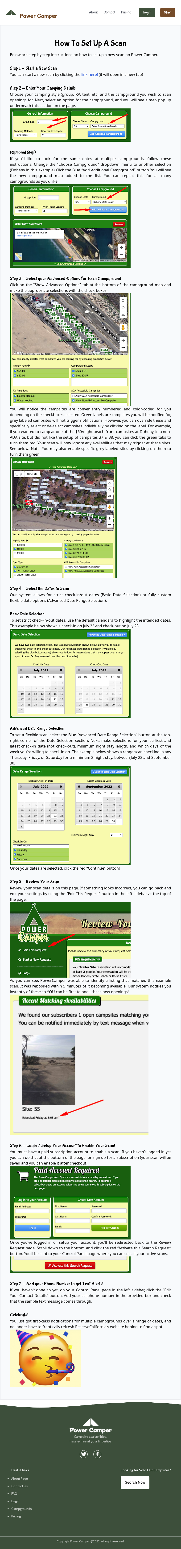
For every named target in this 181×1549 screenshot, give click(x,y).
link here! (89, 74)
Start (167, 12)
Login (147, 12)
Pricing (126, 12)
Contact (109, 12)
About (93, 12)
